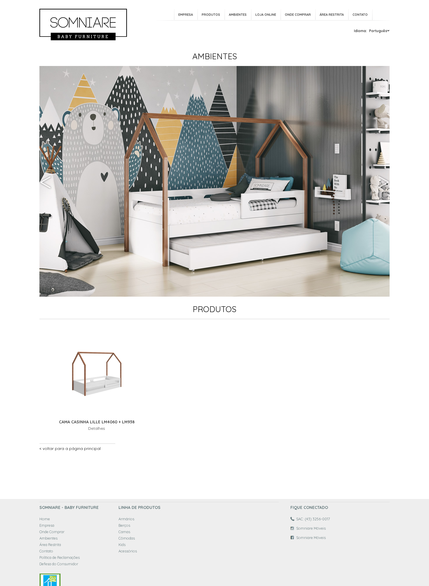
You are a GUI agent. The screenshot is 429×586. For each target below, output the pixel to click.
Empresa (185, 15)
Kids (121, 544)
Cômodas (126, 538)
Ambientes (238, 15)
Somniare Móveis (311, 528)
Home (44, 519)
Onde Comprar (298, 15)
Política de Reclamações (59, 557)
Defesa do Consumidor (58, 563)
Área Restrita (332, 15)
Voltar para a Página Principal (72, 448)
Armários (126, 519)
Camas (124, 531)
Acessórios (127, 551)
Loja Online (265, 15)
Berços (124, 525)
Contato (360, 15)
